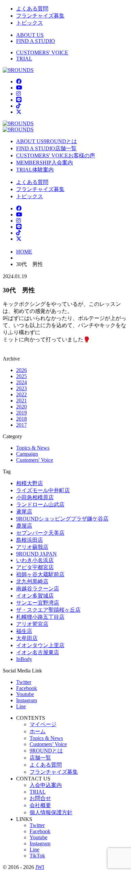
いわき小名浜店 (35, 560)
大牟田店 (27, 638)
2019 (21, 413)
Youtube (25, 694)
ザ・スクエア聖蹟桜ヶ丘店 (48, 610)
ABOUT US (30, 35)
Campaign (27, 454)
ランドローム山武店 (40, 504)
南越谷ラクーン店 (37, 588)
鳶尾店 (24, 511)
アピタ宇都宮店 (35, 567)
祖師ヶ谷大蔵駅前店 (40, 574)
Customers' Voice (34, 460)
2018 (21, 419)
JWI (39, 867)
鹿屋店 (24, 526)
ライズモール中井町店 (43, 490)
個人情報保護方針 (51, 812)
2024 (21, 382)
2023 (21, 388)
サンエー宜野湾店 (37, 603)
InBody (24, 659)
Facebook (26, 688)
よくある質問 (32, 8)
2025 (21, 376)
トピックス (29, 23)
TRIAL (24, 58)
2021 (21, 400)
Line (21, 706)
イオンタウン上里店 (40, 645)
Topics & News (32, 448)
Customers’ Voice (48, 744)
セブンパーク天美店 (40, 533)
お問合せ (40, 798)
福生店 (24, 631)
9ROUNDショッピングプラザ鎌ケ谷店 (62, 519)
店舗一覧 (40, 758)
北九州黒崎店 (32, 581)
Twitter (23, 682)
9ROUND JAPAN (36, 554)
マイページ (43, 724)
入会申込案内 (46, 785)
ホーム (38, 731)
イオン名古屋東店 (37, 652)
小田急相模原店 (35, 497)
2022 (21, 394)
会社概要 (40, 805)
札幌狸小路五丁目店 (40, 617)
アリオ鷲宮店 (32, 624)
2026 (21, 370)
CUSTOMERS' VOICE (42, 52)
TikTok (37, 855)
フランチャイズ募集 (40, 16)
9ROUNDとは (46, 750)
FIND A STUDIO (35, 41)
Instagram (26, 700)
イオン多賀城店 (35, 596)
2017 (21, 425)
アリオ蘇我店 (32, 547)
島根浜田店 (29, 540)
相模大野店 (29, 483)
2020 (21, 406)
